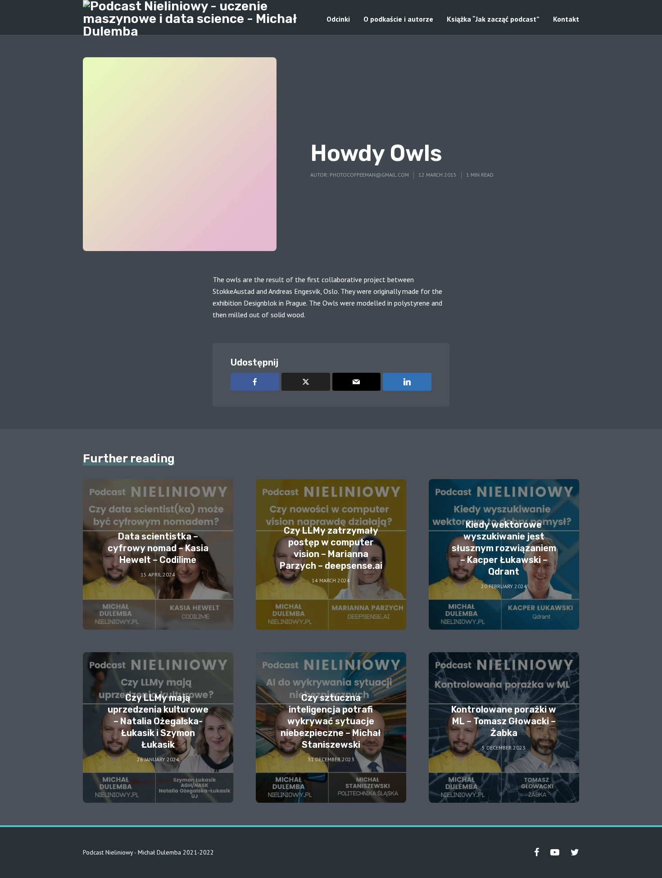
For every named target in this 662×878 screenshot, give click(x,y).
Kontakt (566, 18)
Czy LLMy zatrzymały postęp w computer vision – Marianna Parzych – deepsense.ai (331, 548)
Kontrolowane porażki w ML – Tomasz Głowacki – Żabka (503, 721)
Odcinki (338, 18)
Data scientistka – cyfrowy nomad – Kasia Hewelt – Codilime (158, 548)
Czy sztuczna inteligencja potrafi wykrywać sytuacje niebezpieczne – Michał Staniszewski (331, 721)
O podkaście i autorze (398, 18)
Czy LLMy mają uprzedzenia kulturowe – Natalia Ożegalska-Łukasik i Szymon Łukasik (158, 721)
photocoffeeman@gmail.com (369, 174)
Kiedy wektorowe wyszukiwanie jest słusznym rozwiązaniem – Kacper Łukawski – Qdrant (504, 548)
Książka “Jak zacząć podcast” (493, 18)
